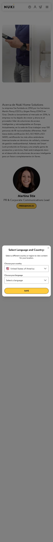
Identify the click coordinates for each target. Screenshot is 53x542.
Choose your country (13, 263)
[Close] (48, 248)
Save (26, 290)
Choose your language (13, 275)
